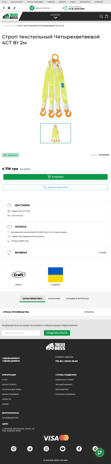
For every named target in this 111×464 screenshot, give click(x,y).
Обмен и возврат (10, 394)
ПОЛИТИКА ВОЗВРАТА (65, 394)
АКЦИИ (72, 2)
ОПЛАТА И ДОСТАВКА (35, 2)
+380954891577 (11, 358)
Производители (10, 418)
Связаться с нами (65, 380)
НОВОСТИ (62, 2)
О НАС (4, 2)
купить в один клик (58, 187)
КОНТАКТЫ (99, 2)
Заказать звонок (42, 8)
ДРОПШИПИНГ (85, 2)
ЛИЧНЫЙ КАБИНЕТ (64, 385)
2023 (66, 460)
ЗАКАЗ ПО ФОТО (17, 2)
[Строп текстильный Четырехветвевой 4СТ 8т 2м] (55, 86)
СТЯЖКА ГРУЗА (8, 26)
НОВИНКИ (51, 2)
